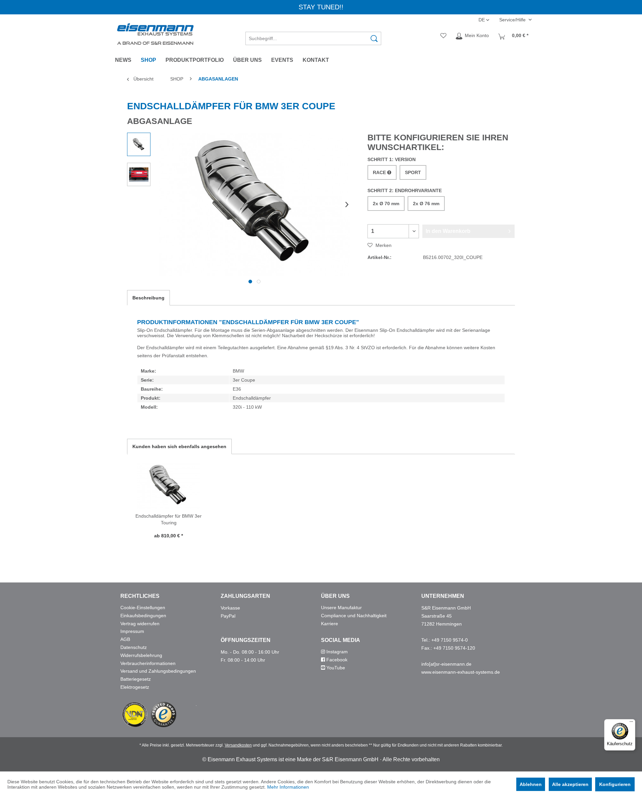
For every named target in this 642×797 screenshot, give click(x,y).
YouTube (335, 667)
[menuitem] (313, 36)
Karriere (329, 623)
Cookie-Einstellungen (142, 607)
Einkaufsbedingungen (143, 615)
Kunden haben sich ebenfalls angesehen (179, 446)
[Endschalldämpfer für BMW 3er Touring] (168, 485)
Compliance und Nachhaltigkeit (354, 615)
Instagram (336, 651)
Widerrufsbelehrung (141, 655)
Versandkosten (238, 745)
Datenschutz (133, 647)
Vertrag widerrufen (139, 623)
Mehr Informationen (288, 787)
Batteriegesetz (135, 679)
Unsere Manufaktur (341, 607)
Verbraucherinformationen (148, 663)
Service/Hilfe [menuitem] (513, 19)
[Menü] (631, 723)
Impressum (132, 631)
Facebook (336, 659)
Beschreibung (148, 297)
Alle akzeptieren (570, 784)
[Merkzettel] (443, 36)
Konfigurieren (615, 784)
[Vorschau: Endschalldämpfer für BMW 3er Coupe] (138, 144)
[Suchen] (374, 38)
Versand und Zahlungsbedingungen (158, 671)
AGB (125, 639)
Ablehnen (531, 784)
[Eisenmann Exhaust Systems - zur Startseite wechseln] (155, 34)
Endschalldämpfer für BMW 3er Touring (168, 519)
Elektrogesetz (134, 687)
